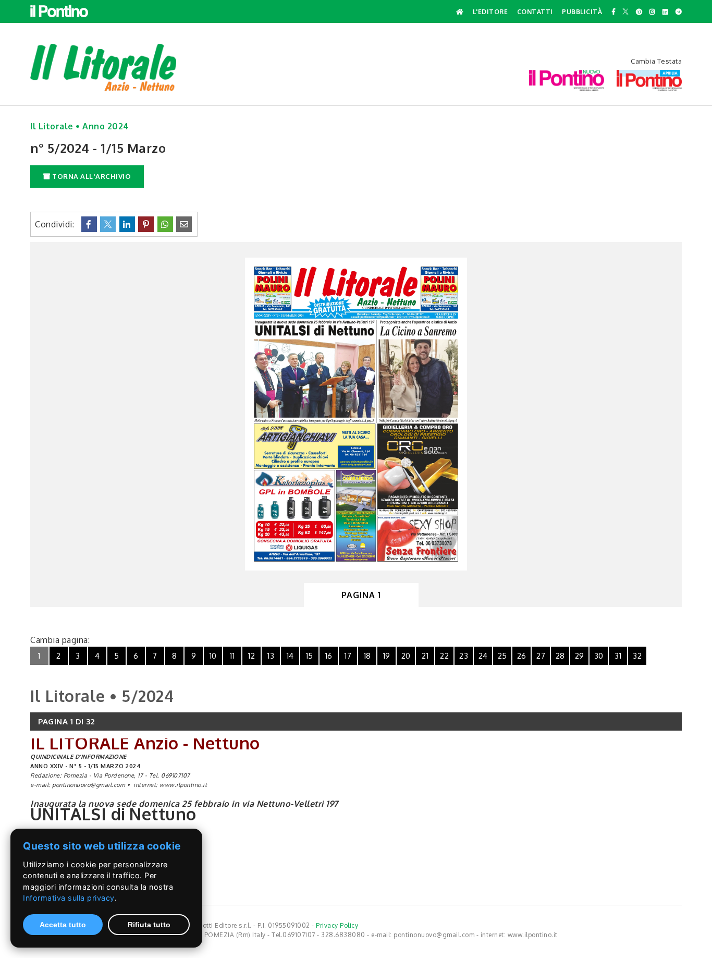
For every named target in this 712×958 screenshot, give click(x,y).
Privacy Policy (337, 925)
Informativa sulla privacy (69, 897)
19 (386, 656)
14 (290, 656)
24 (483, 656)
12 (251, 656)
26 (521, 656)
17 (348, 656)
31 (618, 656)
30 (599, 656)
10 (213, 656)
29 (579, 656)
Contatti (535, 12)
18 (367, 656)
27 (540, 656)
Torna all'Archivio (91, 176)
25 (502, 656)
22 (444, 656)
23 (463, 656)
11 (232, 656)
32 (637, 656)
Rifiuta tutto (149, 924)
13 (270, 656)
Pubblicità (582, 12)
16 (329, 656)
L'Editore (490, 12)
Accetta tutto (63, 924)
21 (425, 656)
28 (560, 656)
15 (309, 656)
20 (406, 656)
